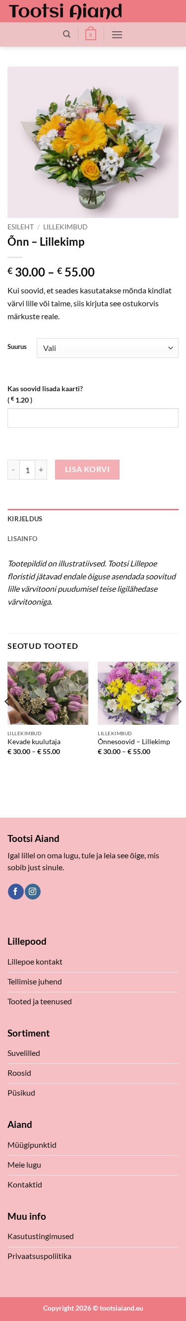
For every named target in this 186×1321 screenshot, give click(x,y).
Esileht (20, 227)
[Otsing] (66, 34)
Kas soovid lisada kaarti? (45, 394)
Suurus (17, 347)
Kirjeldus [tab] (24, 519)
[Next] (178, 721)
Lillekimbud (65, 227)
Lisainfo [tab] (22, 539)
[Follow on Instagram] (32, 892)
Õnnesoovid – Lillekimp (134, 742)
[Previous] (8, 721)
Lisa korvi (87, 469)
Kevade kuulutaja (34, 742)
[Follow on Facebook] (15, 892)
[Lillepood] (65, 11)
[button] (90, 35)
